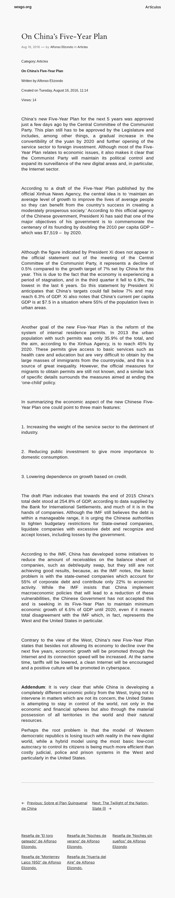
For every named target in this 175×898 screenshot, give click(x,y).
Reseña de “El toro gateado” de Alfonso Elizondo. (39, 841)
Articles (82, 47)
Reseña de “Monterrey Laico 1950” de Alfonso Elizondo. (41, 862)
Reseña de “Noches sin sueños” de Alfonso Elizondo (132, 841)
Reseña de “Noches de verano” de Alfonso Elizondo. (86, 841)
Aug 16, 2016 (30, 47)
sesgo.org (23, 7)
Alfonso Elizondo (61, 47)
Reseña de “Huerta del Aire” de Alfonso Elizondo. (86, 862)
